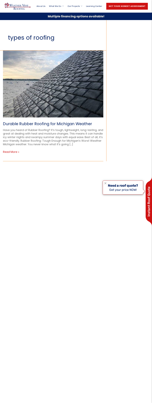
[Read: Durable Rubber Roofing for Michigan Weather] (53, 84)
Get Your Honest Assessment (127, 6)
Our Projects (74, 6)
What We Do (55, 6)
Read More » (11, 152)
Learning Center (94, 6)
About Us (41, 6)
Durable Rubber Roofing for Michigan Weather (47, 124)
